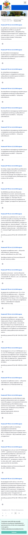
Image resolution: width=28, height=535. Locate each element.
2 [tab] (17, 14)
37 (12, 513)
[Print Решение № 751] (2, 241)
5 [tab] (21, 14)
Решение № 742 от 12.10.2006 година (11, 24)
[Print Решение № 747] (2, 140)
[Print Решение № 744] (2, 82)
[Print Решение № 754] (2, 308)
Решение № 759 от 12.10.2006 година (11, 423)
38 (16, 513)
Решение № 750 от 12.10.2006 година (11, 189)
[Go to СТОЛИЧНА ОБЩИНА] (6, 5)
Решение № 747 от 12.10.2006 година (11, 127)
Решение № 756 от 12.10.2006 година (11, 347)
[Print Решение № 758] (2, 418)
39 (19, 513)
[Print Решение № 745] (2, 102)
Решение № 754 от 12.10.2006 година (11, 289)
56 (3, 516)
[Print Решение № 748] (2, 160)
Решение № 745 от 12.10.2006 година (11, 88)
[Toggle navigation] (25, 2)
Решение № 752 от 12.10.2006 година (11, 247)
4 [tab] (20, 14)
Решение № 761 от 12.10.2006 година (11, 478)
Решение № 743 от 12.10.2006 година (11, 49)
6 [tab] (23, 14)
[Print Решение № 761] (2, 504)
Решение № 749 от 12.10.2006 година (11, 165)
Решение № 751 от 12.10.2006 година (11, 213)
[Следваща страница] (6, 515)
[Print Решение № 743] (2, 63)
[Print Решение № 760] (2, 472)
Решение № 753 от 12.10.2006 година (11, 269)
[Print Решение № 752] (2, 264)
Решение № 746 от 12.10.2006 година (11, 107)
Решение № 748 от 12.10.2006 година (11, 146)
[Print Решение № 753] (2, 283)
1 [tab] (15, 14)
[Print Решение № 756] (2, 371)
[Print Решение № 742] (2, 44)
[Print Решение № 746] (2, 121)
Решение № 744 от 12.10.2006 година (11, 69)
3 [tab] (18, 14)
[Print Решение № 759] (2, 441)
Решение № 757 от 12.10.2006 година (11, 377)
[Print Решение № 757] (2, 389)
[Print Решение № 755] (2, 342)
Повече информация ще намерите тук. (12, 528)
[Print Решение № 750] (2, 208)
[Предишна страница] (2, 513)
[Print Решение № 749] (2, 183)
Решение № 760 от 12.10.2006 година (11, 447)
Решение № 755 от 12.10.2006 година (11, 314)
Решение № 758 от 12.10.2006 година (11, 395)
